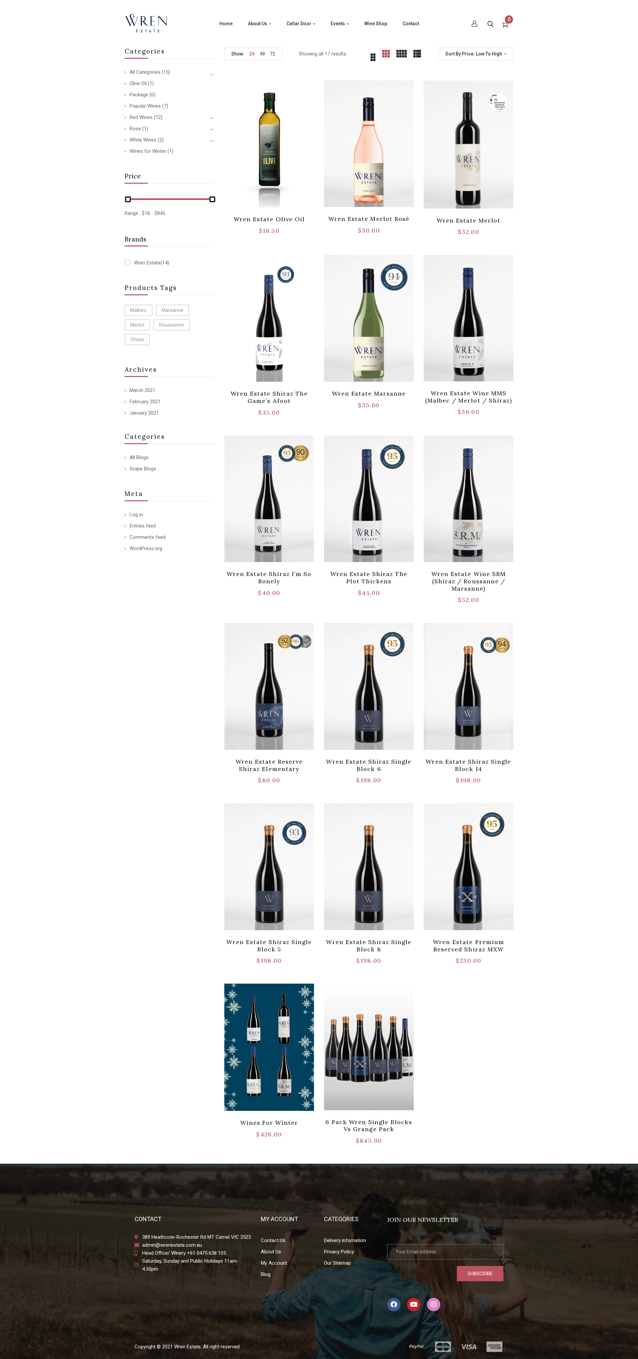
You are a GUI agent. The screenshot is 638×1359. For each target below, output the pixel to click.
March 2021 (142, 390)
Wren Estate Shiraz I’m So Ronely (269, 577)
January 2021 (144, 413)
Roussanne (171, 325)
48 (262, 53)
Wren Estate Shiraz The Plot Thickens (369, 577)
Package (139, 95)
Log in (136, 515)
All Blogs (139, 457)
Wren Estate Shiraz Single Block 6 (368, 765)
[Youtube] (413, 1304)
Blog (265, 1274)
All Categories (145, 72)
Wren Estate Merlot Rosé (368, 219)
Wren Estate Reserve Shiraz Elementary (269, 765)
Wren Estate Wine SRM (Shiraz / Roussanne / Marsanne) (468, 581)
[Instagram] (433, 1304)
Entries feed (143, 526)
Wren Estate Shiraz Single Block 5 (269, 945)
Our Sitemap (337, 1263)
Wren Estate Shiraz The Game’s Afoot (269, 397)
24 (252, 53)
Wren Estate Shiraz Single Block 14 (468, 765)
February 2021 (145, 402)
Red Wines (141, 117)
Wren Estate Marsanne (369, 393)
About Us (271, 1252)
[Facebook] (393, 1304)
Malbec (138, 310)
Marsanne (172, 310)
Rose (135, 129)
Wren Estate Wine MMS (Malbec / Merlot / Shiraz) (468, 396)
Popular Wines (145, 106)
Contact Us (273, 1240)
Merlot (137, 325)
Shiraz (137, 339)
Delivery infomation (345, 1240)
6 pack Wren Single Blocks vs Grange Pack (368, 1125)
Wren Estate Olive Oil (269, 219)
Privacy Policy (339, 1252)
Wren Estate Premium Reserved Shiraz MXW (468, 945)
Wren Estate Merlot (469, 220)
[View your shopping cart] (505, 26)
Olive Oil (138, 83)
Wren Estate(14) (151, 263)
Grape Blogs (143, 469)
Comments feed (147, 537)
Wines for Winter (148, 151)
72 (272, 53)
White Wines (143, 140)
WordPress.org (146, 548)
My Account (274, 1263)
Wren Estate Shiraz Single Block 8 (368, 945)
